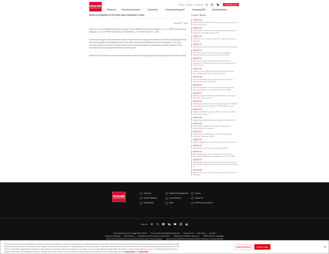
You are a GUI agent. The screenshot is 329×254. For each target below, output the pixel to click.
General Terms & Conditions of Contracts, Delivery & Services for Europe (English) (134, 239)
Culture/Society (175, 198)
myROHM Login (231, 4)
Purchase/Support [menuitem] (175, 9)
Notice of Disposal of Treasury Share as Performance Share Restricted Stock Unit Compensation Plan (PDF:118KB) (213, 88)
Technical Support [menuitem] (130, 9)
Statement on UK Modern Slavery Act (186, 236)
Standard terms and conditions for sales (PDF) (154, 236)
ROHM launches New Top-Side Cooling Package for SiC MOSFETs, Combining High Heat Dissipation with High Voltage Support (215, 105)
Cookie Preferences (243, 247)
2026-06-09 (197, 101)
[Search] (206, 4)
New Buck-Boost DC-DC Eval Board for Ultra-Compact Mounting (215, 47)
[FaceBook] (163, 224)
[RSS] (151, 224)
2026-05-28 (197, 123)
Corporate (147, 193)
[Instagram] (180, 224)
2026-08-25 (197, 20)
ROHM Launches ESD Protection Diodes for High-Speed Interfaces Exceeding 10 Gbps (212, 135)
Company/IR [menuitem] (198, 9)
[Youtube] (175, 224)
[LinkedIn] (169, 224)
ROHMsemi (157, 224)
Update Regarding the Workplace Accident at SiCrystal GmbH (214, 120)
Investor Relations (150, 198)
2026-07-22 (197, 44)
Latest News (198, 15)
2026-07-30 (197, 36)
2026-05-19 (197, 139)
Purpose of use (188, 233)
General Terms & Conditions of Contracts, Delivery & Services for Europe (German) (194, 239)
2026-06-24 (197, 77)
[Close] (325, 247)
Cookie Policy (143, 251)
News (181, 5)
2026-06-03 (197, 109)
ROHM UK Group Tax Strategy (213, 236)
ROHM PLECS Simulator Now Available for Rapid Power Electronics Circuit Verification (212, 127)
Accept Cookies (262, 247)
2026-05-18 (197, 145)
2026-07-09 (197, 69)
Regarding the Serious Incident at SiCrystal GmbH (210, 148)
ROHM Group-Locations (204, 202)
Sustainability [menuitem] (219, 9)
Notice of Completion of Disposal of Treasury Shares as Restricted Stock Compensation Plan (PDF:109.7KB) (212, 54)
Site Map (212, 233)
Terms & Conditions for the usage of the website (130, 233)
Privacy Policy (201, 233)
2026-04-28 (197, 170)
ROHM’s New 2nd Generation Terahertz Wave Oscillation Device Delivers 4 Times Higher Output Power (215, 31)
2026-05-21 (197, 131)
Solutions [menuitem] (153, 9)
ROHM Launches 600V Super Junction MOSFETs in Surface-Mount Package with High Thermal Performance (213, 72)
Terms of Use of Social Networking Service (165, 233)
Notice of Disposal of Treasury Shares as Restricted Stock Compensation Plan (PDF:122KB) (213, 80)
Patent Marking (129, 236)
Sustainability (149, 202)
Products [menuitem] (111, 9)
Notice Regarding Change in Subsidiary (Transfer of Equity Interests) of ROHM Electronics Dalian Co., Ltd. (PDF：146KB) (214, 155)
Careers (189, 5)
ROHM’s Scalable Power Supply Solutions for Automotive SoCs (214, 142)
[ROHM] (95, 7)
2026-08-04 (197, 28)
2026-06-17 (197, 93)
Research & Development (178, 193)
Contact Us (198, 5)
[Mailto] (186, 224)
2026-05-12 (197, 151)
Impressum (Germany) (112, 236)
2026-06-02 (197, 117)
